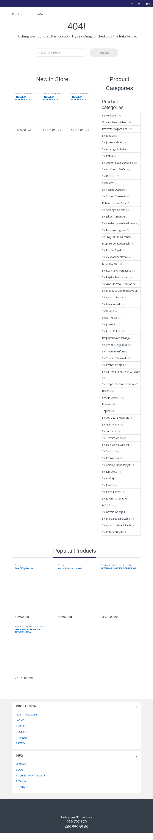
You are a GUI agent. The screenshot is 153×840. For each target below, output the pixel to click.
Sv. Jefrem (108, 485)
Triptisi (106, 411)
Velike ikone (109, 115)
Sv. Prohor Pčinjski (113, 365)
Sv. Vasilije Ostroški (113, 189)
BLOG (19, 769)
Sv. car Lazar (109, 431)
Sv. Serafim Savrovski (114, 358)
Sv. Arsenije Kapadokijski (116, 465)
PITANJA (21, 781)
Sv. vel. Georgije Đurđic (115, 417)
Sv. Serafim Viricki (112, 438)
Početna (17, 14)
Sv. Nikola (108, 135)
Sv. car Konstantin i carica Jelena (121, 371)
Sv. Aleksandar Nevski (115, 257)
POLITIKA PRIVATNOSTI (30, 775)
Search (132, 4)
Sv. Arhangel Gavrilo (113, 210)
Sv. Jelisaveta (109, 471)
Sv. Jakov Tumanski (113, 216)
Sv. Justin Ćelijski (111, 331)
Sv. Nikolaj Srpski (112, 250)
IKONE (106, 505)
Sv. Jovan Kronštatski (114, 498)
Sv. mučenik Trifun (113, 351)
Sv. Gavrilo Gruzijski (113, 512)
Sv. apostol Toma (112, 297)
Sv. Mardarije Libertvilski (116, 518)
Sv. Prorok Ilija (110, 458)
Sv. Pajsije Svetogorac (115, 277)
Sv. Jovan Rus (110, 324)
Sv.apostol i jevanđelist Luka (118, 223)
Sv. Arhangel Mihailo (114, 149)
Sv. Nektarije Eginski (114, 230)
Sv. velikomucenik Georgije (117, 162)
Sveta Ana (108, 311)
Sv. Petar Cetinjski (112, 532)
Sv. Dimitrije (109, 176)
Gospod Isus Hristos (114, 122)
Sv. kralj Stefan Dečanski (116, 237)
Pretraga (104, 52)
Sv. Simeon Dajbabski (114, 344)
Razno (106, 391)
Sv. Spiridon (108, 451)
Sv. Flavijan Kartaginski (115, 444)
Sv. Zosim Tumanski (114, 196)
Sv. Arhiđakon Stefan (114, 169)
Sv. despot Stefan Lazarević (118, 384)
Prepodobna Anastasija (116, 338)
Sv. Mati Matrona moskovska (119, 290)
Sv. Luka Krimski (111, 304)
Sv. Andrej (108, 478)
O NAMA (21, 764)
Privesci (106, 404)
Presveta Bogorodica (25, 93)
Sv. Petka (107, 156)
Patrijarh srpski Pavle (114, 203)
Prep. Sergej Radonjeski (116, 243)
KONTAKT (22, 787)
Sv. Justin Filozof (111, 492)
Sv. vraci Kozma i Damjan (117, 284)
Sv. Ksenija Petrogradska (116, 270)
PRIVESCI (21, 737)
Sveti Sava (108, 183)
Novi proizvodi (110, 397)
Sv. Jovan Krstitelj (112, 142)
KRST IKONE (109, 263)
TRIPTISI (21, 726)
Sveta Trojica (110, 317)
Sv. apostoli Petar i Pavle (116, 525)
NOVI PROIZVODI (26, 714)
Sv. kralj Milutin (111, 424)
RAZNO (20, 743)
